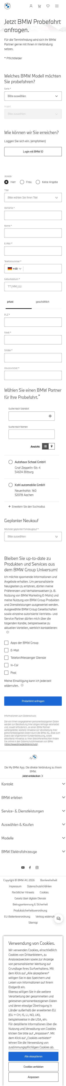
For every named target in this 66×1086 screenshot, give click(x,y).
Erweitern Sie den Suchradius (28, 506)
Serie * (7, 88)
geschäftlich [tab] (42, 301)
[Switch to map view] (51, 446)
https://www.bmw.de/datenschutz (21, 744)
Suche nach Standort (18, 408)
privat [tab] (10, 301)
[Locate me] (50, 416)
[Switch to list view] (45, 446)
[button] (31, 467)
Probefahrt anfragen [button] (33, 701)
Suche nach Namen (18, 426)
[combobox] (31, 416)
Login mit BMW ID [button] (33, 151)
